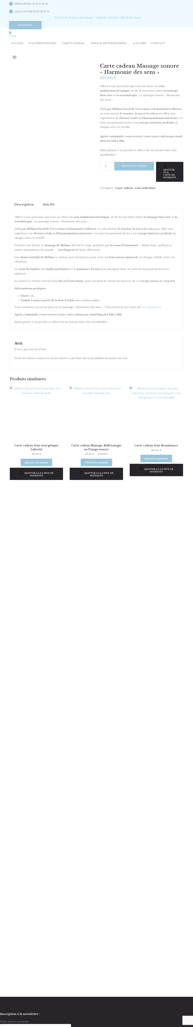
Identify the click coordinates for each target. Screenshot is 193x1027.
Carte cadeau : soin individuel (135, 188)
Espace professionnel (109, 43)
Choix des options (96, 462)
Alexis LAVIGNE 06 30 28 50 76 (31, 11)
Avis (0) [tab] (48, 204)
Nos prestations (42, 43)
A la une (139, 43)
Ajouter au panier (134, 166)
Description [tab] (24, 204)
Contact (158, 43)
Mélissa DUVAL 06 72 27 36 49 (31, 3)
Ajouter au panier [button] (36, 462)
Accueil (17, 43)
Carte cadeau (73, 43)
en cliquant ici (151, 307)
